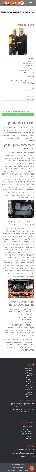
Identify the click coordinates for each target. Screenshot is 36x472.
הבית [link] (29, 8)
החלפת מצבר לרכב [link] (21, 8)
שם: (33, 88)
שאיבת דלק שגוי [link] (27, 429)
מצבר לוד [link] (24, 330)
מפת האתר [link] (29, 438)
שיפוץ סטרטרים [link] (27, 427)
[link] (18, 62)
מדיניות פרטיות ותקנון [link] (18, 467)
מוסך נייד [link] (29, 436)
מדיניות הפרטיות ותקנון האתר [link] (11, 111)
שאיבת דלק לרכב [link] (24, 312)
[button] (30, 3)
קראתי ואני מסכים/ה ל (17, 111)
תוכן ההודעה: (30, 100)
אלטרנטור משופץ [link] (27, 434)
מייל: (33, 94)
